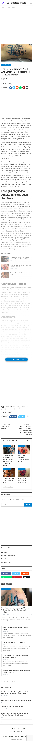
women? (17, 409)
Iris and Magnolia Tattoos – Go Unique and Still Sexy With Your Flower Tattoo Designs (25, 430)
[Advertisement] (16, 25)
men (28, 406)
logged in (11, 499)
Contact (14, 729)
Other (5, 552)
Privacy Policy (22, 729)
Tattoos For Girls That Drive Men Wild (14, 642)
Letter (18, 406)
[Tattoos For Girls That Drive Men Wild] (5, 275)
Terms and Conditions (16, 731)
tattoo (3, 409)
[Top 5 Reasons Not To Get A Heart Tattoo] (24, 472)
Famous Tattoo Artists (16, 739)
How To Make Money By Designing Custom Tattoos (16, 700)
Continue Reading (16, 359)
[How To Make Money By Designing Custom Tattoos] (5, 267)
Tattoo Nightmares (9, 555)
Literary (22, 406)
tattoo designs (10, 409)
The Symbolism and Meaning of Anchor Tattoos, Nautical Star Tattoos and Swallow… (15, 610)
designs (7, 406)
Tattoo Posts (6, 64)
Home (8, 729)
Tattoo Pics (7, 559)
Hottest (12, 406)
